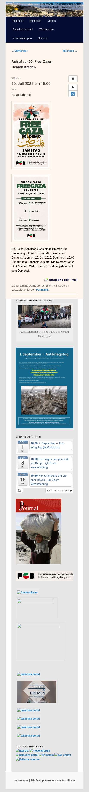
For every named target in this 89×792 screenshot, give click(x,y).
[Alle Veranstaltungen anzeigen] (73, 78)
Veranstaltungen (22, 38)
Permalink (42, 289)
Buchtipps (35, 20)
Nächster (70, 50)
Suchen (42, 38)
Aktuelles (18, 20)
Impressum (21, 780)
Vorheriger (19, 50)
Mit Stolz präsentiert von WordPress (53, 780)
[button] (73, 87)
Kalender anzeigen (58, 490)
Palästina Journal (23, 29)
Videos (52, 20)
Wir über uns (46, 29)
